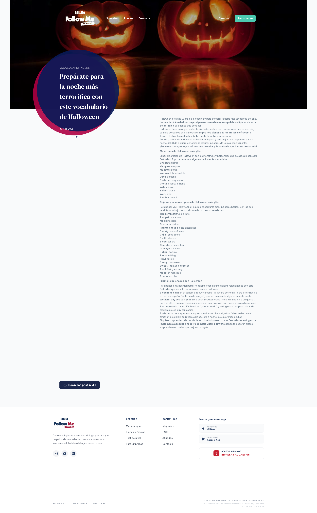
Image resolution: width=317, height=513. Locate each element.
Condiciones (79, 503)
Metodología (133, 426)
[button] (145, 18)
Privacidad (59, 503)
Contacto (167, 443)
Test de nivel (133, 438)
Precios (128, 18)
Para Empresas (134, 443)
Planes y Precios (135, 432)
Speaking (112, 18)
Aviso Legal (99, 503)
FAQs (165, 432)
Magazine (168, 426)
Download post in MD (82, 385)
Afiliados (167, 438)
